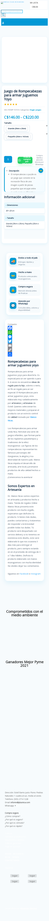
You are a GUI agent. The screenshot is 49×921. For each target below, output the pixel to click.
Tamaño (8, 123)
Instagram (36, 573)
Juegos (38, 110)
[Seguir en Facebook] (7, 876)
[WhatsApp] (24, 332)
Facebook (24, 573)
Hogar (32, 110)
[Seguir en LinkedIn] (24, 881)
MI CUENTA (18, 853)
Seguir (14, 875)
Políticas (8, 833)
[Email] (24, 345)
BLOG (7, 857)
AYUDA (8, 853)
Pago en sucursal (12, 846)
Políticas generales (13, 843)
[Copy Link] (24, 350)
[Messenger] (24, 337)
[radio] (17, 128)
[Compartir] (24, 354)
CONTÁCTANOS (12, 860)
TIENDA (15, 857)
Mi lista (34, 3)
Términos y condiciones (15, 836)
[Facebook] (24, 328)
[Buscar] (3, 15)
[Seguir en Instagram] (24, 876)
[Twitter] (24, 341)
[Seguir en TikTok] (7, 881)
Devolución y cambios (14, 840)
